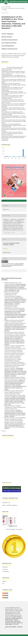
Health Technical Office (11, 620)
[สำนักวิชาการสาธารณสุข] (11, 491)
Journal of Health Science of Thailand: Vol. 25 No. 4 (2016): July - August (15, 388)
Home (3, 6)
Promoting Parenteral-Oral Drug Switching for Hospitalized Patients (13, 412)
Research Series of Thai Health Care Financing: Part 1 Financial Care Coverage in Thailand (15, 326)
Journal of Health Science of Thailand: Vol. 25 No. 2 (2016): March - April (15, 289)
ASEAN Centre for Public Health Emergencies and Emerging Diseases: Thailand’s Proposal (15, 299)
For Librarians (5, 571)
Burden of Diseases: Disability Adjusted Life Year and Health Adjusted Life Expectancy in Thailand (15, 285)
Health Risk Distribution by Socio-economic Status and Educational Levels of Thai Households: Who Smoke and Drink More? (15, 312)
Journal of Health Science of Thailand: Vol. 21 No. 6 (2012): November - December (15, 374)
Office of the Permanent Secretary (12, 621)
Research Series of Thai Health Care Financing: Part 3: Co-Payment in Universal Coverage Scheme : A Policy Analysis (14, 339)
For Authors (5, 569)
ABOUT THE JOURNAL (10, 626)
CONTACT (20, 626)
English (4, 581)
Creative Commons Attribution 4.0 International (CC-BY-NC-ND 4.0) (14, 618)
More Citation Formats (9, 232)
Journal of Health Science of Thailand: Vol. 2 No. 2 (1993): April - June (14, 403)
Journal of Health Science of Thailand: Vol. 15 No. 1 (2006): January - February (15, 329)
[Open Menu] (1, 1)
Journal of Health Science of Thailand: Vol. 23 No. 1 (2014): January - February (14, 427)
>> (5, 431)
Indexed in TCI (6, 502)
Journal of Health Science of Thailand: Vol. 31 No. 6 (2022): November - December (15, 302)
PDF (5, 200)
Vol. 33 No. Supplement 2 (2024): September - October (13, 9)
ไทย (3, 583)
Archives (8, 6)
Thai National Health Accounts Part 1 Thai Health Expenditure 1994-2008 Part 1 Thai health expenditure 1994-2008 (15, 370)
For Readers (5, 567)
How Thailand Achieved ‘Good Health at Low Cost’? (14, 424)
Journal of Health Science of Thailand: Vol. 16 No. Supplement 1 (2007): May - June (14, 317)
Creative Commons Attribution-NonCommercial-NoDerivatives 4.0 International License (12, 265)
